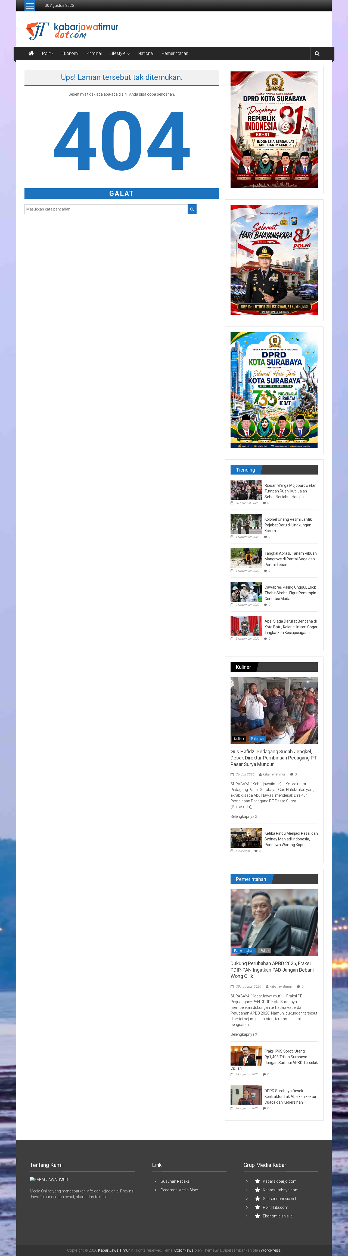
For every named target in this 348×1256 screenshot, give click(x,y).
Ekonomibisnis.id (278, 1216)
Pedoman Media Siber (179, 1190)
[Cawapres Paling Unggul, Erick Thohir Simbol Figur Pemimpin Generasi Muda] (246, 591)
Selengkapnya (243, 816)
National (146, 53)
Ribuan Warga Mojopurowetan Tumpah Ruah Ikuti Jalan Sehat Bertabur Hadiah (290, 491)
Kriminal (94, 53)
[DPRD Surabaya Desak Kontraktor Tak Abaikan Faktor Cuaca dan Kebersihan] (246, 1095)
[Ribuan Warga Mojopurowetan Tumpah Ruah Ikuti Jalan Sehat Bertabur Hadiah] (246, 489)
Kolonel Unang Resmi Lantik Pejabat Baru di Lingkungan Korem (288, 525)
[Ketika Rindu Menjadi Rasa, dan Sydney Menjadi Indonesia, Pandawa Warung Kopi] (246, 837)
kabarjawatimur (274, 774)
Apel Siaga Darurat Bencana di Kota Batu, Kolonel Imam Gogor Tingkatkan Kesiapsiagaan (291, 627)
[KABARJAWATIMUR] (49, 1180)
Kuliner (239, 739)
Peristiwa (257, 739)
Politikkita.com (275, 1207)
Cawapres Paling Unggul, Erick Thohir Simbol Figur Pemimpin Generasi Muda (290, 593)
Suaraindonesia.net (279, 1199)
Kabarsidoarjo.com (280, 1181)
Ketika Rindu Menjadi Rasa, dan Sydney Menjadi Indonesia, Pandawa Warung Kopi (291, 839)
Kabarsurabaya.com (281, 1190)
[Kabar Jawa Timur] (31, 53)
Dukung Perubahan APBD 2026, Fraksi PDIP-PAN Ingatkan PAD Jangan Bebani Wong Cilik (272, 969)
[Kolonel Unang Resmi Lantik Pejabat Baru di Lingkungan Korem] (246, 523)
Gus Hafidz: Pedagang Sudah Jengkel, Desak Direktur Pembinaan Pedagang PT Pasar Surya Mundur (274, 758)
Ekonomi (70, 53)
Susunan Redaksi (176, 1181)
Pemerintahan (175, 53)
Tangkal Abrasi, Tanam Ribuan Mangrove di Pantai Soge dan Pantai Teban (291, 559)
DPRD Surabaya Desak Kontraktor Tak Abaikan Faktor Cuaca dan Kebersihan (290, 1096)
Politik (48, 53)
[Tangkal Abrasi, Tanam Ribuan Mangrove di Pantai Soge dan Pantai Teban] (246, 557)
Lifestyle (118, 53)
